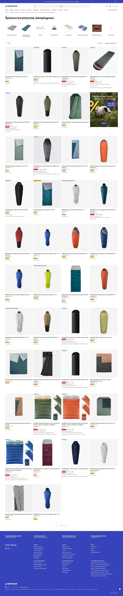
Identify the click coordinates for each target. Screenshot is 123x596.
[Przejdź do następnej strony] (66, 525)
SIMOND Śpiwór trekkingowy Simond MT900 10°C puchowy (103, 210)
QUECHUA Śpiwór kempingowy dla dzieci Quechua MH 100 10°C (75, 295)
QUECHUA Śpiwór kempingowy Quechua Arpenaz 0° (75, 122)
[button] (72, 83)
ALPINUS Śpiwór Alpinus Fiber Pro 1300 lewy (16, 209)
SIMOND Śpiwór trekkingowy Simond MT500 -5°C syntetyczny (103, 295)
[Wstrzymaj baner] (115, 2)
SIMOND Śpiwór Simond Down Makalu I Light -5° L (18, 294)
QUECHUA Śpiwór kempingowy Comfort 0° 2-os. (102, 423)
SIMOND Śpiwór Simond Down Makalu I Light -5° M (46, 253)
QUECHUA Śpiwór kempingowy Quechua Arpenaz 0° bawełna (47, 380)
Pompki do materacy (97, 35)
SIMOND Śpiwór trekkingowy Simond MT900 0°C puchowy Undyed (103, 469)
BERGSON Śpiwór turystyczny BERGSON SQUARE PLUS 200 (103, 77)
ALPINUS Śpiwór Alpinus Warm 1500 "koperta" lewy (75, 379)
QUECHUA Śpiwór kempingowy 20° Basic (44, 209)
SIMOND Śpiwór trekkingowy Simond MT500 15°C (103, 253)
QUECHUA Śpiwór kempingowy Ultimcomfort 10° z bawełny (75, 166)
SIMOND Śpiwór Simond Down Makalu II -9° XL (17, 337)
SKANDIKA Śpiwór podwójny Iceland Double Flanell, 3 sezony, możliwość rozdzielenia (19, 469)
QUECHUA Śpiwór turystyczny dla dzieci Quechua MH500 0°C (103, 166)
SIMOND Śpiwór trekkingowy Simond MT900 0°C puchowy (46, 123)
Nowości (66, 9)
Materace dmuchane (12, 35)
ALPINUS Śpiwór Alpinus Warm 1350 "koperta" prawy (47, 76)
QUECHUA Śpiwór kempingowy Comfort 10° (16, 76)
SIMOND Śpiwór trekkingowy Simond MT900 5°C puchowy (46, 338)
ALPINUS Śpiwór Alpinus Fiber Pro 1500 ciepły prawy (75, 468)
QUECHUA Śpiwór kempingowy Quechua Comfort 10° (19, 379)
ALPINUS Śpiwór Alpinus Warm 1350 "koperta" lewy (75, 337)
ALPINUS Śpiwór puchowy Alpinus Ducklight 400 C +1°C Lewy (46, 166)
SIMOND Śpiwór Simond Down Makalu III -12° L (45, 294)
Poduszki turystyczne (83, 35)
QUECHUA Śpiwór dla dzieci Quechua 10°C (101, 337)
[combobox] (111, 43)
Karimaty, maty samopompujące (26, 35)
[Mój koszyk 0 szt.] (116, 6)
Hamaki (40, 35)
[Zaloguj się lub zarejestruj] (113, 6)
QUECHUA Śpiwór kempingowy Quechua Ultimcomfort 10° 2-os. (100, 380)
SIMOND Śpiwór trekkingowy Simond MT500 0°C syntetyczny (74, 77)
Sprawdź (104, 123)
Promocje (60, 9)
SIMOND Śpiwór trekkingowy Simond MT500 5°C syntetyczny (17, 123)
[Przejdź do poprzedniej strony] (57, 525)
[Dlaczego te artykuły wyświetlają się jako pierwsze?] (97, 43)
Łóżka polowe (68, 35)
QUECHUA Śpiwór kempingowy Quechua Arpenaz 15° (19, 514)
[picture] (19, 61)
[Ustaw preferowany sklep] (107, 6)
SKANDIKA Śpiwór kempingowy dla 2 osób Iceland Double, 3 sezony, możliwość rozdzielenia (46, 424)
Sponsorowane (93, 93)
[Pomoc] (110, 6)
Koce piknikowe (54, 35)
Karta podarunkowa (112, 9)
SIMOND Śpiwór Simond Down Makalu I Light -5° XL (46, 514)
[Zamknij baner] (117, 2)
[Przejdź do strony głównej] (11, 6)
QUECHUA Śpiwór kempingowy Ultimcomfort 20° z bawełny (18, 424)
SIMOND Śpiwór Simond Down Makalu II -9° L (73, 209)
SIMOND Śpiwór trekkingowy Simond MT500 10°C (75, 253)
